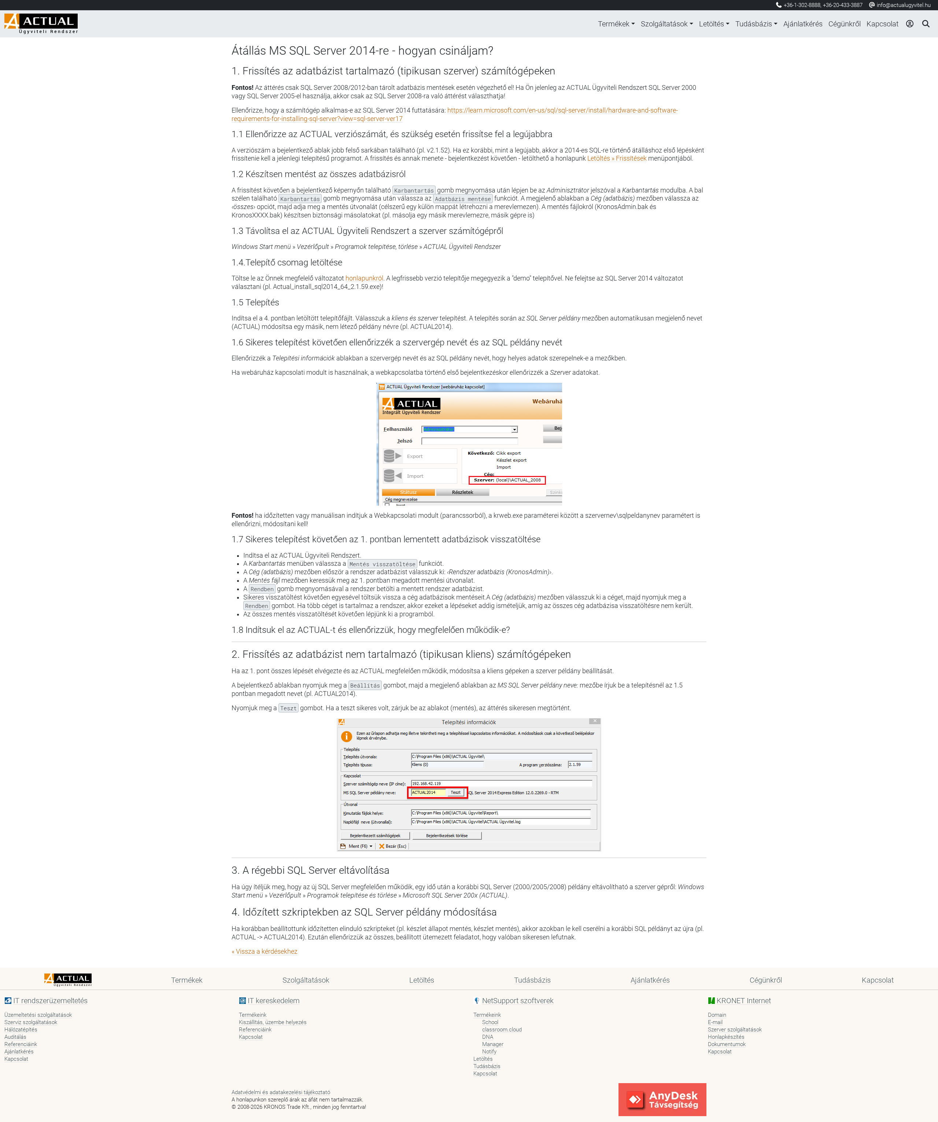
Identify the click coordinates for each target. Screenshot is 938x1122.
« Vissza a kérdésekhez (265, 951)
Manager (492, 1044)
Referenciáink (20, 1044)
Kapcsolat (882, 23)
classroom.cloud (502, 1029)
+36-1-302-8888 (802, 5)
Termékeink (252, 1015)
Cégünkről (844, 23)
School (490, 1022)
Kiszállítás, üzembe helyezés (273, 1022)
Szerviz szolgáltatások (30, 1022)
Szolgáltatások (664, 23)
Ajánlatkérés (803, 23)
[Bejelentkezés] (909, 24)
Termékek (613, 23)
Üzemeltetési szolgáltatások (38, 1015)
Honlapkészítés (726, 1037)
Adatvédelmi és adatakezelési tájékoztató (281, 1092)
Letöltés (711, 23)
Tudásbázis (753, 23)
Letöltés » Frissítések (617, 158)
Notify (489, 1051)
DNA (487, 1037)
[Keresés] (925, 24)
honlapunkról (364, 278)
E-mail (715, 1022)
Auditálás (15, 1037)
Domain (717, 1015)
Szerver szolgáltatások (735, 1029)
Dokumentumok (727, 1044)
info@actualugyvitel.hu (903, 5)
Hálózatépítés (20, 1029)
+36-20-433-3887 (843, 5)
